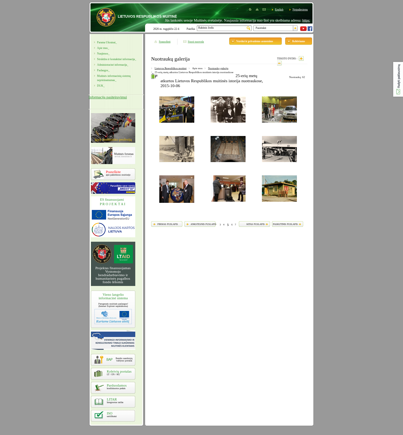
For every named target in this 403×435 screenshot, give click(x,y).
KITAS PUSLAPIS (256, 224)
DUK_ (101, 85)
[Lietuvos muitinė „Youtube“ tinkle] (303, 30)
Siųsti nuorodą (196, 41)
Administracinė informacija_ (112, 64)
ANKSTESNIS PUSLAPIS (203, 224)
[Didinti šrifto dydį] (301, 58)
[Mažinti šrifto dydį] (279, 63)
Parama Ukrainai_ (107, 42)
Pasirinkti (261, 28)
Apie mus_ (103, 48)
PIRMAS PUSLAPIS (167, 224)
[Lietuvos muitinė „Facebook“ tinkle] (310, 30)
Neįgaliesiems (300, 9)
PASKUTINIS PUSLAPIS (285, 224)
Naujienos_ (103, 53)
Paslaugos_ (103, 70)
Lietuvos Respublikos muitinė (171, 68)
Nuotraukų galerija (218, 68)
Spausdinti (164, 41)
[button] (398, 79)
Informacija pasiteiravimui (108, 97)
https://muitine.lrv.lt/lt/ (308, 20)
